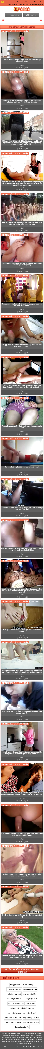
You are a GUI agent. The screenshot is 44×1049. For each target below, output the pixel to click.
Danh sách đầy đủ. (22, 1027)
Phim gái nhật (12, 4)
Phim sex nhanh (25, 1035)
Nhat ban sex (18, 2)
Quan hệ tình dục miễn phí (13, 1047)
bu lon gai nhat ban (14, 989)
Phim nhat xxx (18, 1039)
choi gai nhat (31, 1004)
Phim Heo (20, 1034)
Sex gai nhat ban (30, 1037)
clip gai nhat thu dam (13, 1022)
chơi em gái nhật (29, 994)
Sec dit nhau (6, 1035)
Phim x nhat (28, 2)
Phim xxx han (38, 2)
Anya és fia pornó (33, 1041)
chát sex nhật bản (30, 989)
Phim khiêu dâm (29, 1034)
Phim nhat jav (23, 4)
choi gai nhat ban (14, 1013)
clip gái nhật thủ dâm (31, 1018)
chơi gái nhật (14, 1008)
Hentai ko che (15, 1035)
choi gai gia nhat (31, 999)
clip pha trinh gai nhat (31, 1022)
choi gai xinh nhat (29, 1013)
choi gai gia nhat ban (16, 1004)
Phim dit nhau (34, 1035)
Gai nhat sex (24, 1041)
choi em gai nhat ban (14, 999)
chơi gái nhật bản (27, 1008)
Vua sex (4, 1034)
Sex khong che (15, 1041)
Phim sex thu (12, 1037)
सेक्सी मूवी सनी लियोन (25, 1043)
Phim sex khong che (36, 4)
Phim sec (35, 1039)
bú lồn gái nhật (28, 985)
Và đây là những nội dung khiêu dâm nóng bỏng (22, 970)
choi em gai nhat (14, 994)
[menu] (3, 19)
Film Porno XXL (12, 1034)
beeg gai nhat (15, 985)
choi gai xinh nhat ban (13, 1018)
